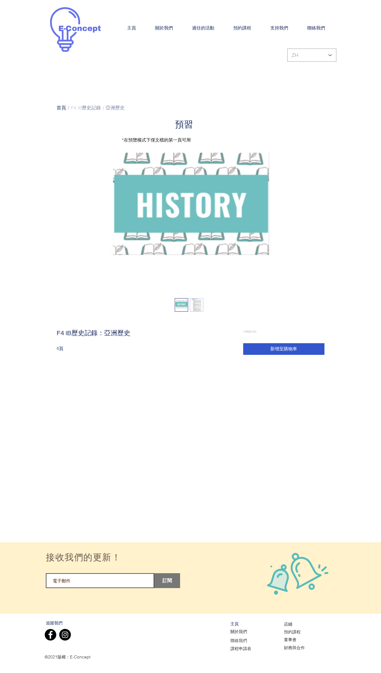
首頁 (61, 108)
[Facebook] (50, 635)
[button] (164, 28)
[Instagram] (65, 635)
